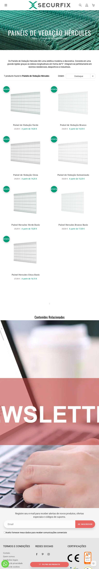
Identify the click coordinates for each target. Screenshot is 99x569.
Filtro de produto (51, 564)
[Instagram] (48, 554)
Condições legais (10, 560)
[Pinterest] (42, 554)
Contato (6, 553)
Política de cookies (11, 567)
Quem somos (9, 556)
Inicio (34, 38)
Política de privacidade (13, 563)
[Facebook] (36, 554)
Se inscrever (85, 524)
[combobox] (80, 76)
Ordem (61, 76)
